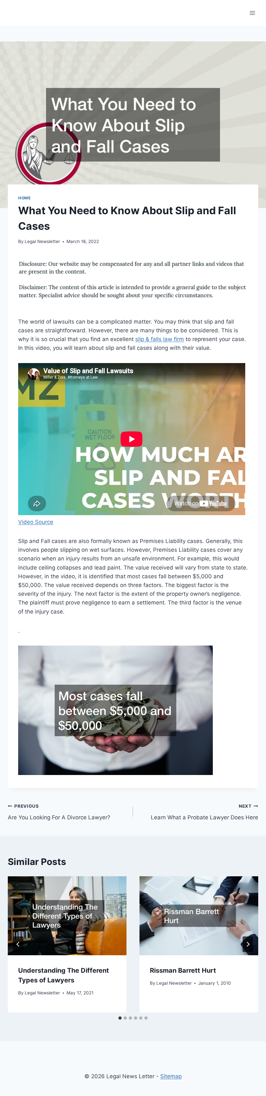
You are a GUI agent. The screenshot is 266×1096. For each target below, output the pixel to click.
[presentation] (67, 915)
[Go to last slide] (18, 944)
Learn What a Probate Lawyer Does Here (204, 812)
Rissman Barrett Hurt (183, 970)
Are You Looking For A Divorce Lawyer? (59, 812)
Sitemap (171, 1076)
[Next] (248, 944)
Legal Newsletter (42, 241)
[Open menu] (252, 13)
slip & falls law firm (159, 339)
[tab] (120, 1018)
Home (24, 197)
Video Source (35, 522)
